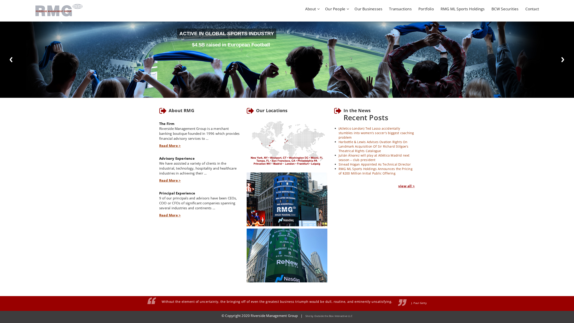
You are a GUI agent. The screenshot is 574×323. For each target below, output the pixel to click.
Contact (532, 8)
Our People (335, 8)
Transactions (400, 8)
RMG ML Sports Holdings (463, 8)
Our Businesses (368, 8)
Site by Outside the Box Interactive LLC (328, 316)
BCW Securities (505, 8)
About (310, 8)
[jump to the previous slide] (11, 59)
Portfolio (426, 8)
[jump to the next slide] (563, 59)
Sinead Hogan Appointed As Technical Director (375, 164)
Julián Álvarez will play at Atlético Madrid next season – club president (374, 157)
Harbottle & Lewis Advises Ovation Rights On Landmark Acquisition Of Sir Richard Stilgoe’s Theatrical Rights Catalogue (373, 146)
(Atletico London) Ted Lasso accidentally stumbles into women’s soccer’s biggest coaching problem (376, 133)
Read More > (170, 145)
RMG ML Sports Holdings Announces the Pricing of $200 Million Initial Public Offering (376, 171)
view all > (406, 186)
